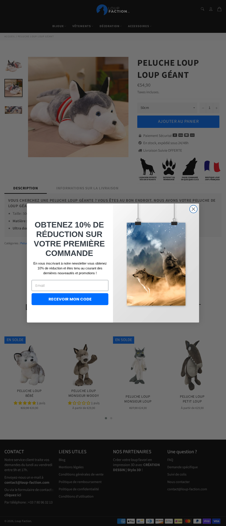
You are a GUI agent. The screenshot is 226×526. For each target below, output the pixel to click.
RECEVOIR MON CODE (70, 299)
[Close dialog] (193, 209)
